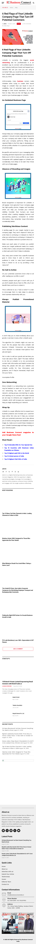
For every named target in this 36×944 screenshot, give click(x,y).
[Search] (33, 3)
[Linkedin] (11, 830)
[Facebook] (3, 830)
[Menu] (3, 3)
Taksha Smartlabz (17, 705)
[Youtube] (18, 830)
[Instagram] (7, 830)
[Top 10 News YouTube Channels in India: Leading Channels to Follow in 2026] (18, 502)
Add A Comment (18, 648)
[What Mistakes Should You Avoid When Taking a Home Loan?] (18, 552)
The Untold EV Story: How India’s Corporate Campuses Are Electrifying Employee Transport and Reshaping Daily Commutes (17, 590)
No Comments (27, 23)
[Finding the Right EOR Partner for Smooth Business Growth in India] (18, 604)
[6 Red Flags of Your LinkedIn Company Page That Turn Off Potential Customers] (18, 44)
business (20, 81)
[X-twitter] (14, 830)
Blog (18, 23)
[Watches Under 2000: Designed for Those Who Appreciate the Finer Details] (18, 527)
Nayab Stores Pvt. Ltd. (18, 713)
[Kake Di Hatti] (6, 699)
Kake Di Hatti (16, 697)
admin (5, 23)
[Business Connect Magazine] (19, 3)
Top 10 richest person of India (14, 456)
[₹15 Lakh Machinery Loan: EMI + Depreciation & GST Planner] (18, 629)
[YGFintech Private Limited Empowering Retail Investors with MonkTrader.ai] (18, 670)
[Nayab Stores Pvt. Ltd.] (6, 715)
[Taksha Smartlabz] (6, 707)
